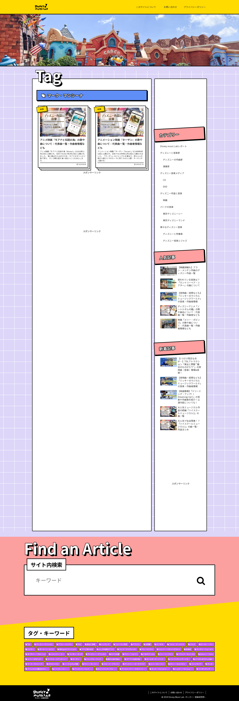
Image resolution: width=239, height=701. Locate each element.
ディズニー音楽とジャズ (175, 240)
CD (164, 180)
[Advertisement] (92, 193)
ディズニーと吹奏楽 (173, 233)
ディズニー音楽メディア (172, 173)
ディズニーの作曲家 (173, 159)
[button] (201, 581)
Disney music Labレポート (173, 146)
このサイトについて (158, 692)
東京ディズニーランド (174, 220)
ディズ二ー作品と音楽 (171, 193)
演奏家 (166, 166)
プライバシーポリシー (194, 692)
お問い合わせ (176, 692)
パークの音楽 (166, 207)
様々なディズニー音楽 (171, 227)
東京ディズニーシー (173, 213)
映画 (165, 200)
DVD (165, 186)
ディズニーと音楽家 (170, 152)
